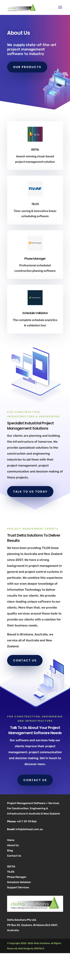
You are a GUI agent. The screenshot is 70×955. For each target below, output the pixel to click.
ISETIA (11, 866)
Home (10, 840)
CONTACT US (25, 660)
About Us (13, 845)
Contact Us (14, 855)
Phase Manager (16, 877)
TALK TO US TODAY (30, 491)
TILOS (10, 871)
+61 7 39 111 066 (27, 821)
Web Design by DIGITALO (31, 948)
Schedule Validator (19, 882)
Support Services (18, 887)
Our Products (27, 67)
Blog (10, 850)
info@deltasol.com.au (29, 829)
